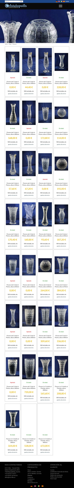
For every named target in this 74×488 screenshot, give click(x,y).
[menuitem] (57, 1)
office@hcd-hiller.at (10, 477)
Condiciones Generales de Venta (59, 471)
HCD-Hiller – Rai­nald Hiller (12, 468)
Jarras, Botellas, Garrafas (35, 473)
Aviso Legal (53, 478)
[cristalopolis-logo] (15, 6)
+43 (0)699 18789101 (11, 475)
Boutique (30, 481)
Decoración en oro (33, 482)
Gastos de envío (54, 473)
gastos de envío (12, 93)
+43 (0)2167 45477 (10, 473)
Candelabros (31, 479)
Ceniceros (30, 477)
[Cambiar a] (57, 1)
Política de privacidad (56, 477)
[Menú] (59, 7)
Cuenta (67, 1)
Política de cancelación (56, 475)
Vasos (29, 470)
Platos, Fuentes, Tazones (34, 471)
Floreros (30, 475)
